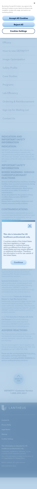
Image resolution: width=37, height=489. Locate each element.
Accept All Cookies (18, 18)
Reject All (18, 24)
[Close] (34, 3)
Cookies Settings (18, 31)
